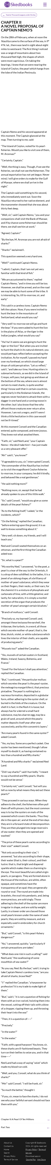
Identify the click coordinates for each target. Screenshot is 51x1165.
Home (6, 1149)
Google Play (31, 1159)
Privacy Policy (9, 1156)
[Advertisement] (25, 102)
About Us (8, 1143)
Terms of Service (11, 1159)
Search (7, 1153)
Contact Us (8, 1146)
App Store (41, 1159)
